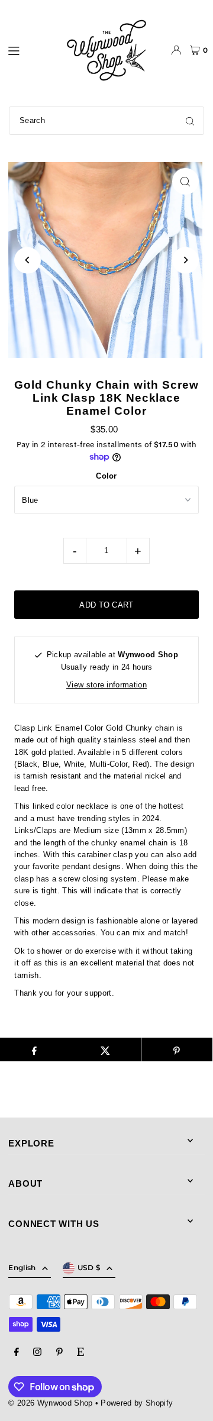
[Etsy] (80, 1353)
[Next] (185, 260)
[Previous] (27, 260)
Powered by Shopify (137, 1403)
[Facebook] (16, 1353)
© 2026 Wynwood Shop (50, 1403)
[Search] (190, 120)
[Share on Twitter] (105, 1049)
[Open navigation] (29, 49)
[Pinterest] (59, 1353)
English (22, 1267)
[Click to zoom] (185, 181)
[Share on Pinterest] (176, 1049)
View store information (106, 684)
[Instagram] (37, 1353)
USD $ (89, 1267)
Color (106, 475)
